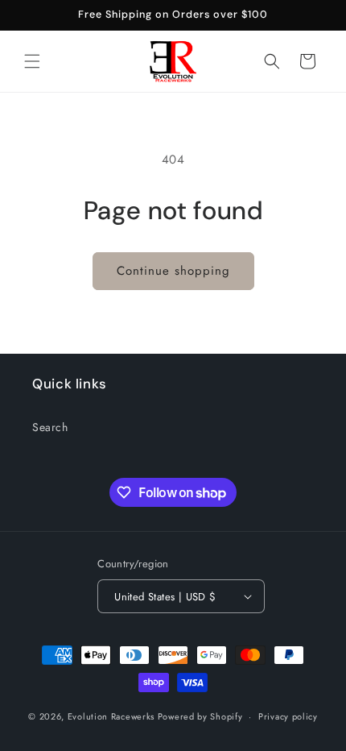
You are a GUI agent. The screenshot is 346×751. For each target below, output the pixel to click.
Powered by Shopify (200, 716)
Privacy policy (288, 716)
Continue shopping (173, 271)
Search (50, 427)
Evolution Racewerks (111, 716)
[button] (32, 61)
